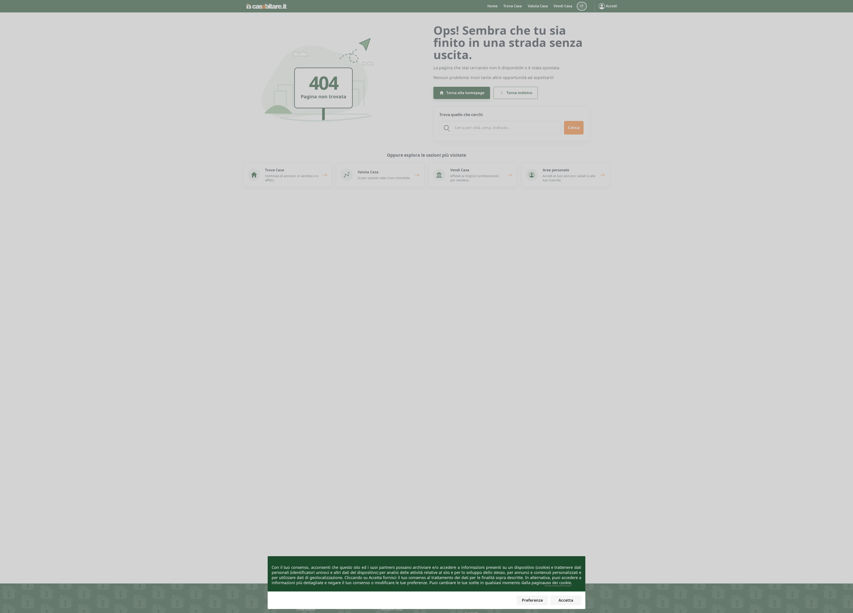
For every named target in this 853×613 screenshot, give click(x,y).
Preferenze (532, 600)
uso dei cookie (557, 582)
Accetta (565, 600)
